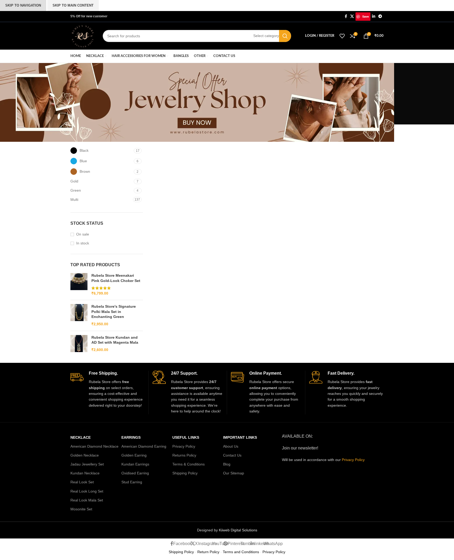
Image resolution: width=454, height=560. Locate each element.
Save (365, 16)
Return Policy (208, 552)
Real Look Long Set (86, 491)
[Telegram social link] (380, 16)
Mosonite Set (81, 509)
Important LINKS (240, 437)
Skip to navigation (23, 5)
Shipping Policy (185, 473)
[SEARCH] (285, 36)
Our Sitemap (233, 473)
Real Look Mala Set (86, 500)
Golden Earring (134, 455)
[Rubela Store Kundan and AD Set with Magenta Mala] (78, 344)
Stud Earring (131, 482)
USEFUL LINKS (185, 437)
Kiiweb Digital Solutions (238, 530)
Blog (226, 464)
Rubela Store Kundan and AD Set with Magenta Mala (114, 340)
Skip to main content (73, 5)
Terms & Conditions (188, 464)
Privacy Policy (183, 446)
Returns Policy (184, 455)
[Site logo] (82, 35)
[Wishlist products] (342, 36)
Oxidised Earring (135, 473)
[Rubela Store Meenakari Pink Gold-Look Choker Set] (78, 284)
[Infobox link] (107, 389)
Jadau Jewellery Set (87, 464)
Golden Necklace (84, 455)
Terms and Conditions (241, 552)
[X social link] (352, 16)
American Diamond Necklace (94, 446)
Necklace (80, 437)
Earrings (131, 437)
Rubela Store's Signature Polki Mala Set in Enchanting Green (113, 311)
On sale (82, 234)
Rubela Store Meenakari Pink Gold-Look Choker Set (115, 278)
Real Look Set (82, 482)
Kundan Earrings (135, 464)
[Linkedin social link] (373, 16)
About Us (230, 446)
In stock (82, 243)
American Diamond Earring (143, 446)
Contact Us (232, 455)
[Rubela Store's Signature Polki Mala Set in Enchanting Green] (78, 315)
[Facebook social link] (346, 16)
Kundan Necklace (85, 473)
